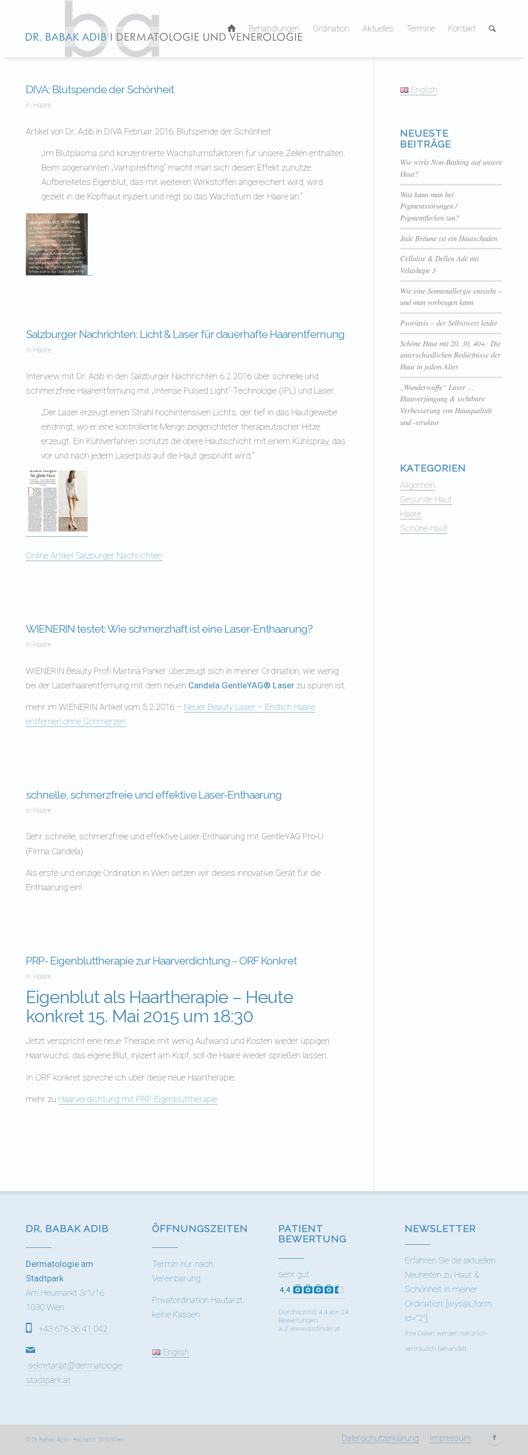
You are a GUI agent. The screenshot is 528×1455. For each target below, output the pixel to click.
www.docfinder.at (315, 1328)
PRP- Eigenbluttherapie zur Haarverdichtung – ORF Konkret (161, 960)
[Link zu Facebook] (494, 1438)
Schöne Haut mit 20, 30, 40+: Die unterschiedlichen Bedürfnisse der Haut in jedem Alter (450, 355)
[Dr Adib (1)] (164, 29)
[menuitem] (231, 29)
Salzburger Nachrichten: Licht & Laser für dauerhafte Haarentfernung (185, 334)
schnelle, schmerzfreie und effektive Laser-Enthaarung (154, 794)
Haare (42, 105)
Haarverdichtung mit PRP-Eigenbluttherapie (137, 1099)
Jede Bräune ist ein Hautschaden (448, 238)
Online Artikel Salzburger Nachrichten (94, 555)
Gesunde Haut (426, 499)
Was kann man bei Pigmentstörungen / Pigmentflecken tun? (429, 206)
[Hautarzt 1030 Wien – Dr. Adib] (231, 29)
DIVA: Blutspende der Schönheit (100, 89)
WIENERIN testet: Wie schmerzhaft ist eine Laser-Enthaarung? (169, 628)
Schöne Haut (424, 528)
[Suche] (492, 29)
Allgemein (417, 485)
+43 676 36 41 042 (73, 1329)
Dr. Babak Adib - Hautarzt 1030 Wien (77, 1439)
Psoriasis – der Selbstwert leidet (448, 323)
